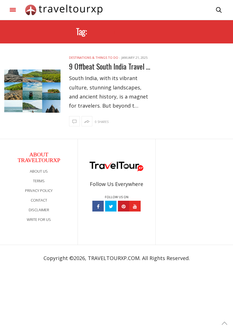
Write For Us (39, 219)
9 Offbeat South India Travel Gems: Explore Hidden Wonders (110, 66)
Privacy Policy (39, 190)
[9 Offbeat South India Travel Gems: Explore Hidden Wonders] (32, 91)
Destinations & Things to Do (93, 57)
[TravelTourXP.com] (64, 10)
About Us (39, 171)
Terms (39, 180)
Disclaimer (39, 209)
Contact (39, 200)
